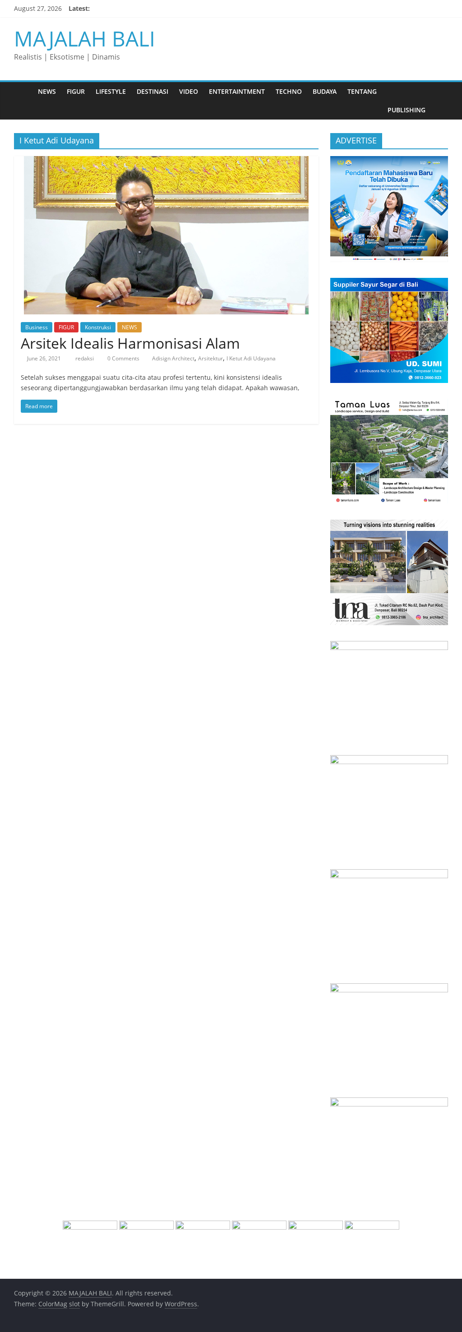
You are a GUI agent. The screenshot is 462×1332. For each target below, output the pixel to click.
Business (36, 327)
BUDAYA (325, 91)
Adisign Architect (173, 358)
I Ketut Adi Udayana (251, 358)
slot (74, 1304)
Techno (289, 91)
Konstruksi (98, 327)
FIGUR (76, 91)
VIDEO (188, 91)
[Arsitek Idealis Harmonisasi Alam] (166, 161)
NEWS (47, 91)
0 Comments (122, 358)
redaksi (85, 358)
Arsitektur (210, 358)
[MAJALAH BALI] (23, 91)
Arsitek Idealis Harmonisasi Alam (130, 343)
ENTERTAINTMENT (237, 91)
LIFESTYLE (111, 91)
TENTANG (362, 91)
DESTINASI (152, 91)
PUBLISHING (406, 110)
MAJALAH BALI (84, 38)
